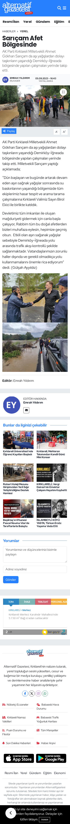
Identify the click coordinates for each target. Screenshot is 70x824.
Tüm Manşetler (49, 730)
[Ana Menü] (64, 8)
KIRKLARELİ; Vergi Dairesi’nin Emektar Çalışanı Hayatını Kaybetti (52, 487)
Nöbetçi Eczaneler (17, 704)
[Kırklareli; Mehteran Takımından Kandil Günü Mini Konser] (52, 439)
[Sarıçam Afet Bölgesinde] (35, 106)
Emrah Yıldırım (33, 402)
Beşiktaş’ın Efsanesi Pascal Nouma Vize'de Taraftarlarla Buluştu (16, 523)
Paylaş (11, 131)
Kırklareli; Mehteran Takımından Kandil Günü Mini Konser (51, 454)
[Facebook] (25, 693)
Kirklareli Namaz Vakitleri (14, 719)
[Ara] (59, 8)
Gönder (11, 580)
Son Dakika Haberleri (18, 743)
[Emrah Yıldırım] (11, 405)
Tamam (44, 819)
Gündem (43, 21)
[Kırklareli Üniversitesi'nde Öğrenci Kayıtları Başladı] (18, 439)
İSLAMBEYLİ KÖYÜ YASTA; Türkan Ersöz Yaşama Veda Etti (49, 523)
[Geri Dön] (10, 813)
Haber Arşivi (48, 743)
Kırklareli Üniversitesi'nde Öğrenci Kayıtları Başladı (18, 453)
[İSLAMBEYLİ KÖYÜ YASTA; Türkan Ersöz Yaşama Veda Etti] (52, 508)
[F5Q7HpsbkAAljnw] (35, 297)
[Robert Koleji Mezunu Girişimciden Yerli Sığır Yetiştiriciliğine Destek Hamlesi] (18, 472)
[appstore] (19, 759)
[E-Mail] (26, 410)
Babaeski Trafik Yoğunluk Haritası (48, 719)
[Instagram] (38, 693)
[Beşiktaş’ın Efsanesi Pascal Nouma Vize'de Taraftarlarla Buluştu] (18, 508)
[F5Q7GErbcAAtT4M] (35, 347)
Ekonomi (60, 773)
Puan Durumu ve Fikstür (14, 732)
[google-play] (51, 759)
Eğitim (59, 21)
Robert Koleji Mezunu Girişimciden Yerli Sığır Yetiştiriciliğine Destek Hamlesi (16, 489)
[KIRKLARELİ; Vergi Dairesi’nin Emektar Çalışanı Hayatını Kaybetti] (52, 472)
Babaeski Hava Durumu (48, 706)
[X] (32, 693)
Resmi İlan (11, 21)
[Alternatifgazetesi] (17, 8)
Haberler (8, 31)
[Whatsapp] (45, 693)
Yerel (27, 21)
